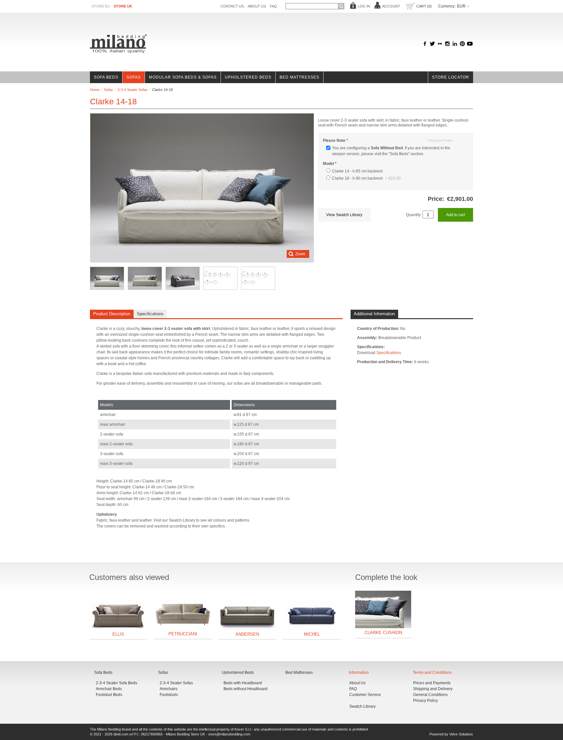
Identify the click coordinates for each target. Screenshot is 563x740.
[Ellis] (118, 610)
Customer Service (365, 694)
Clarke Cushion (383, 632)
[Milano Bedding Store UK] (118, 43)
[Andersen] (247, 610)
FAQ (273, 6)
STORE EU (101, 6)
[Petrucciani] (183, 610)
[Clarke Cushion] (383, 609)
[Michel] (312, 610)
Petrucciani (182, 633)
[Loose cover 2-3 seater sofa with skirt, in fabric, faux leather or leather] (107, 278)
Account (391, 6)
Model (330, 163)
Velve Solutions (461, 734)
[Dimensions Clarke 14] (220, 278)
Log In (364, 6)
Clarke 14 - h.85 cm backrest (357, 171)
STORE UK (123, 6)
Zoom (300, 254)
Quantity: (414, 215)
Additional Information (374, 313)
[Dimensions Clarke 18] (258, 278)
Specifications (150, 313)
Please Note (335, 140)
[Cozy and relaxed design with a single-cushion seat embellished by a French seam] (145, 278)
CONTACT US (232, 6)
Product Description (111, 313)
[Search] (341, 6)
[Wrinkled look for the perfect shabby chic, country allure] (183, 278)
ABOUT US (257, 6)
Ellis (118, 634)
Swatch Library (362, 706)
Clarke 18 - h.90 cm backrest (366, 178)
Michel (312, 634)
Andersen (247, 634)
